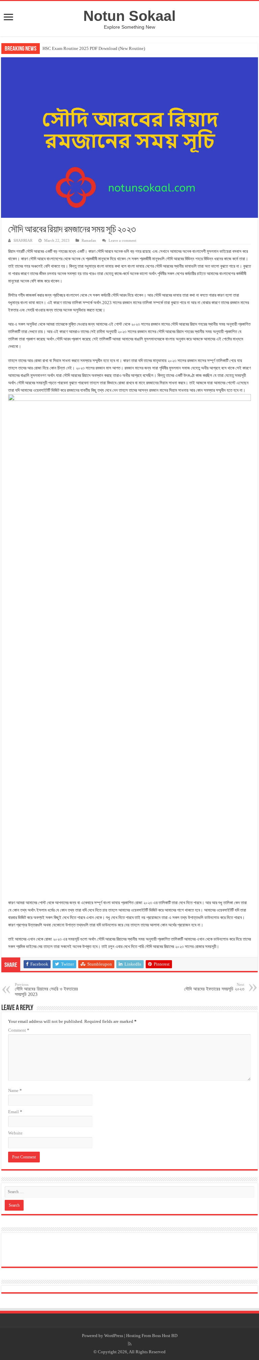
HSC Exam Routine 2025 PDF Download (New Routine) (93, 48)
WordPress (113, 1335)
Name (15, 1090)
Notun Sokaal (129, 16)
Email (15, 1111)
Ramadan (89, 240)
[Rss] (129, 1344)
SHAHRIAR (22, 240)
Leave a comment (122, 240)
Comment (18, 1030)
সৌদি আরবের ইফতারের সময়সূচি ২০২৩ (214, 987)
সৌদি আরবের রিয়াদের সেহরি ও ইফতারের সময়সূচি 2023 (46, 989)
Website (15, 1132)
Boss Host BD (164, 1335)
